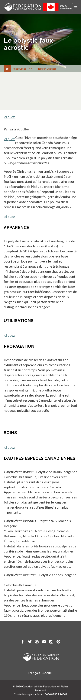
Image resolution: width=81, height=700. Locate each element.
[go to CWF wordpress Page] (37, 642)
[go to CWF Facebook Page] (22, 642)
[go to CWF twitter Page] (30, 642)
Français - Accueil (40, 673)
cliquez (9, 117)
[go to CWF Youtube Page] (44, 642)
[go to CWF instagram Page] (51, 642)
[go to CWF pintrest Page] (58, 642)
